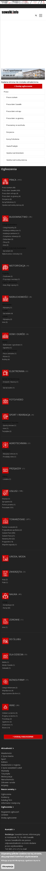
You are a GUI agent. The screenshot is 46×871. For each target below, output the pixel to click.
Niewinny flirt (7, 539)
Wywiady (5, 770)
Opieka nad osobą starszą (16, 160)
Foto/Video (16, 399)
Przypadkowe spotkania (11, 530)
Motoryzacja (17, 265)
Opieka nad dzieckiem (15, 153)
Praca (6, 92)
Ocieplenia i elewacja (10, 236)
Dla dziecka (16, 654)
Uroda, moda (17, 556)
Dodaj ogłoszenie (9, 817)
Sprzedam (6, 251)
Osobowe (6, 276)
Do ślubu (15, 639)
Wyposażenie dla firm (10, 693)
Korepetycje (7, 605)
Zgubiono (5, 722)
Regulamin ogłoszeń (10, 812)
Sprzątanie (6, 502)
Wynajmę (6, 308)
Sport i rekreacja (19, 414)
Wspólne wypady (8, 545)
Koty (3, 579)
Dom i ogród (17, 334)
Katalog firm (6, 800)
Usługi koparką (8, 227)
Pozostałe (5, 507)
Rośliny (4, 359)
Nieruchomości (18, 296)
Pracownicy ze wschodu (15, 125)
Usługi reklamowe (8, 688)
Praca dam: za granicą (14, 118)
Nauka (13, 594)
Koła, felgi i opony (9, 285)
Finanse (5, 499)
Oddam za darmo (8, 713)
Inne (4, 245)
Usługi (13, 490)
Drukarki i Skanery (9, 382)
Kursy (5, 608)
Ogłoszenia (6, 794)
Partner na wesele (8, 527)
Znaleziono (6, 725)
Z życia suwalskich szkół (11, 767)
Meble (4, 662)
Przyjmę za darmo (8, 716)
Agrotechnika (18, 443)
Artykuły (4, 785)
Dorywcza (10, 132)
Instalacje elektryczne (10, 230)
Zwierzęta (15, 571)
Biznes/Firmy (17, 679)
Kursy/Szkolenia (12, 139)
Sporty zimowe (8, 425)
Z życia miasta (7, 756)
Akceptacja (7, 866)
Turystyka (5, 431)
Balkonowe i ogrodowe (11, 345)
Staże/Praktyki (12, 146)
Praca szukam (11, 97)
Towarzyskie (17, 519)
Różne (5, 356)
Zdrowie (14, 619)
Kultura (4, 762)
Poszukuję (5, 719)
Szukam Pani (6, 533)
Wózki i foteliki (7, 665)
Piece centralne (8, 353)
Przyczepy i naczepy (10, 279)
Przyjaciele (6, 542)
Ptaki (4, 582)
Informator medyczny (10, 803)
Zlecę (5, 242)
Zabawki (5, 668)
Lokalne (6, 479)
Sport (3, 759)
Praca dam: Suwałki (13, 104)
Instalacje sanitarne (10, 233)
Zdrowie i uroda (8, 782)
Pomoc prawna (7, 505)
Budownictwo (18, 216)
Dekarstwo (7, 239)
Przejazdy (15, 468)
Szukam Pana (7, 536)
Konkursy (5, 797)
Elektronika (16, 371)
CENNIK (4, 814)
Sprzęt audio (7, 388)
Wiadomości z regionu (10, 765)
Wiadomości (6, 753)
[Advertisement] (23, 44)
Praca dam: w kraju (13, 111)
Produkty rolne (8, 457)
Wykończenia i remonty (10, 254)
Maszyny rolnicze (9, 454)
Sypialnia (6, 348)
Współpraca (6, 690)
